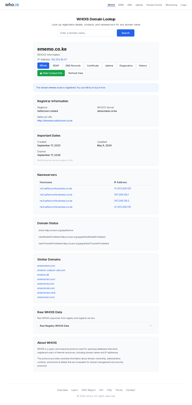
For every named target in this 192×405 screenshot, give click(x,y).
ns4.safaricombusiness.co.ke (56, 206)
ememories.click (46, 292)
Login (184, 5)
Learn (74, 390)
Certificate (93, 65)
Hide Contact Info (52, 73)
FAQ (109, 390)
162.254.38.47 (59, 59)
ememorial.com (46, 288)
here (102, 87)
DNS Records (73, 65)
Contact (130, 390)
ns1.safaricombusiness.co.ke (56, 188)
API (101, 390)
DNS (130, 5)
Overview (62, 390)
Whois (43, 65)
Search (126, 32)
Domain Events (154, 5)
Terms (119, 390)
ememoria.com (45, 283)
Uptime (139, 5)
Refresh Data (76, 73)
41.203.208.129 (122, 188)
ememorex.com (46, 279)
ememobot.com (46, 265)
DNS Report (89, 390)
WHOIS (111, 5)
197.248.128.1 (121, 194)
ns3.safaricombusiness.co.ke (56, 200)
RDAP (121, 5)
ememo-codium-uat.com (51, 270)
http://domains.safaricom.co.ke (54, 120)
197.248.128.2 (121, 200)
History (143, 65)
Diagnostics (126, 65)
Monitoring (171, 5)
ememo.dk (43, 274)
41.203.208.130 (122, 206)
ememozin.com (46, 297)
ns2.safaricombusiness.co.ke (56, 194)
